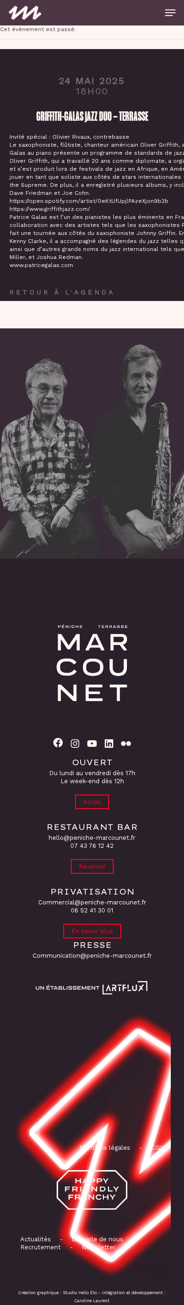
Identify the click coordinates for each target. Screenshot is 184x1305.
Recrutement (40, 1247)
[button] (170, 12)
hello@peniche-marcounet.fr (92, 837)
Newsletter (99, 1247)
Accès (92, 801)
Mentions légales (104, 1147)
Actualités (35, 1239)
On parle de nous (96, 1239)
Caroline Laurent (92, 1300)
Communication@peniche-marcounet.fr (92, 955)
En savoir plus (92, 931)
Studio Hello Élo (80, 1292)
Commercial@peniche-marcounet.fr (92, 902)
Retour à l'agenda (62, 292)
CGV (157, 1147)
